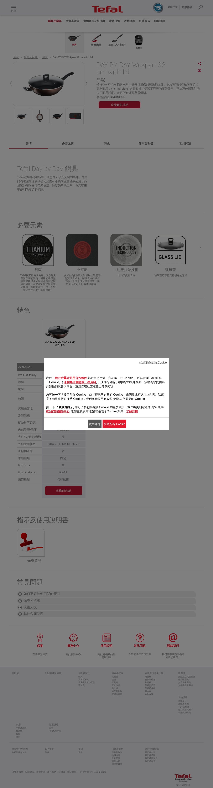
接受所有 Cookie (114, 424)
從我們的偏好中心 (57, 411)
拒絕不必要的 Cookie (153, 362)
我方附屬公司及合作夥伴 (71, 378)
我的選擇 (94, 424)
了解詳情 (132, 411)
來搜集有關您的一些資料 (80, 382)
